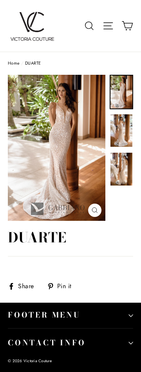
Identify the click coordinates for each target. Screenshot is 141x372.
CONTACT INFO (47, 343)
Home (14, 63)
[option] (56, 148)
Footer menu (44, 315)
